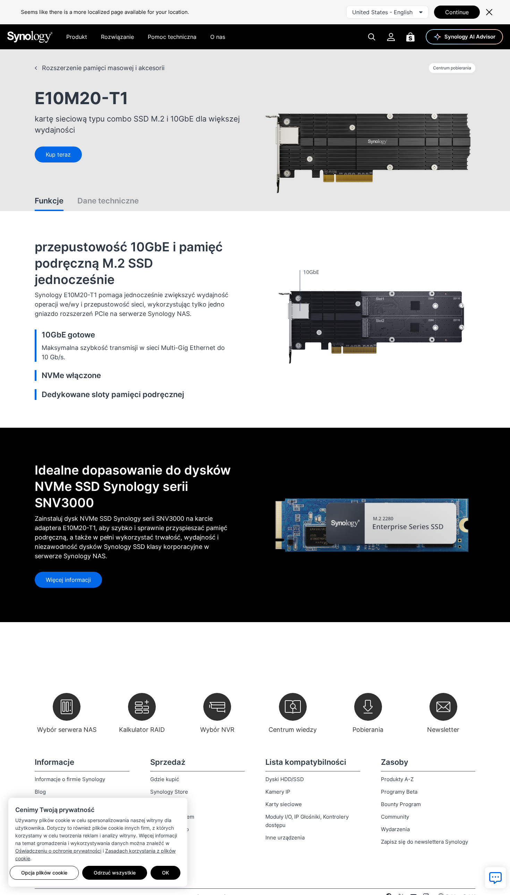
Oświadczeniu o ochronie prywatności (58, 851)
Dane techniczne (108, 200)
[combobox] (387, 12)
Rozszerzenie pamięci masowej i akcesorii (102, 68)
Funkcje (49, 200)
